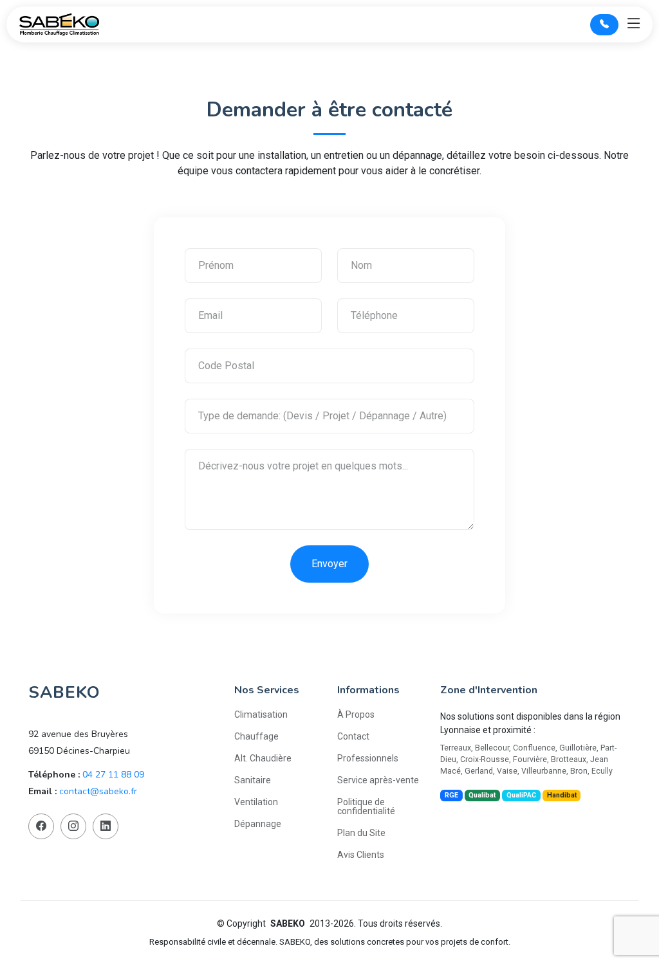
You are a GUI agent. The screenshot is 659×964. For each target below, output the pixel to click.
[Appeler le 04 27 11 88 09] (604, 24)
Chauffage (256, 736)
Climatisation (261, 714)
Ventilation (256, 801)
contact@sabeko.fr (98, 791)
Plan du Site (361, 832)
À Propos (356, 714)
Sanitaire (252, 780)
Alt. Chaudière (263, 758)
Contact (353, 736)
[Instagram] (73, 826)
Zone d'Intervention (488, 690)
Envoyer (329, 564)
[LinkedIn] (105, 826)
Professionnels (367, 758)
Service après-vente (378, 780)
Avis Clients (360, 854)
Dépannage (257, 823)
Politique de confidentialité (366, 806)
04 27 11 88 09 (113, 774)
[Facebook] (41, 826)
